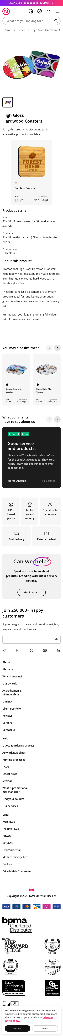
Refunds (7, 843)
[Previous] (49, 348)
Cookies (7, 864)
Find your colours (13, 799)
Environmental (11, 850)
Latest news (9, 774)
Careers (7, 723)
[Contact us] (30, 11)
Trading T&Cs (10, 829)
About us (8, 669)
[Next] (57, 348)
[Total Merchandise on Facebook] (4, 650)
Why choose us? (12, 676)
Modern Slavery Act (14, 857)
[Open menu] (57, 11)
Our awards (9, 683)
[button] (31, 21)
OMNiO (7, 701)
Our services (10, 806)
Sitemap (7, 781)
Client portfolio (11, 708)
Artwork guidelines (14, 752)
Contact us (9, 730)
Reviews (7, 715)
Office (21, 30)
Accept (17, 1028)
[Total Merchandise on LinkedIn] (59, 650)
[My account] (39, 11)
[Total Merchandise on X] (31, 650)
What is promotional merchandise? (14, 790)
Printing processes (13, 759)
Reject (45, 1028)
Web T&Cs (8, 821)
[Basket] (48, 11)
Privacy (6, 836)
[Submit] (56, 639)
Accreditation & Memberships (11, 692)
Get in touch (31, 592)
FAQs (5, 767)
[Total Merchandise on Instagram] (18, 650)
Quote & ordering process (18, 745)
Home (7, 30)
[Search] (56, 21)
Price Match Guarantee (16, 871)
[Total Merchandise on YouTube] (45, 650)
